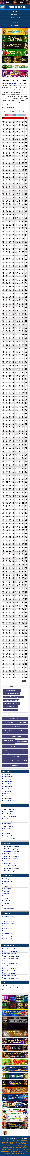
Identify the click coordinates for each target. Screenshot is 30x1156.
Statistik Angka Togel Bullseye (11, 856)
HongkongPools (9, 1149)
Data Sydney (6, 883)
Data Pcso (6, 891)
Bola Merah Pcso (7, 928)
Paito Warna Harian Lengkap (10, 978)
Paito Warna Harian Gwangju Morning (13, 697)
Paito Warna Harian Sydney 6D (11, 975)
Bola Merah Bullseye (8, 926)
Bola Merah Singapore (9, 916)
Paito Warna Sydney (8, 814)
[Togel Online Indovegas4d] (15, 1132)
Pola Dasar (15, 747)
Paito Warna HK (17, 1140)
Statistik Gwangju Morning (11, 706)
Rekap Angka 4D (9, 742)
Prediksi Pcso (7, 788)
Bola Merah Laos (7, 933)
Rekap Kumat (16, 726)
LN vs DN (16, 757)
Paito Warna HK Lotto (6, 1151)
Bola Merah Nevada (8, 938)
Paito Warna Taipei (8, 828)
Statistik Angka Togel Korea (10, 861)
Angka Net (10, 1140)
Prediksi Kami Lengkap (9, 801)
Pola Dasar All (22, 742)
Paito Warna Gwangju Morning (14, 80)
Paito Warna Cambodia (9, 816)
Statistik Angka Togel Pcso (10, 858)
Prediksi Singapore (8, 776)
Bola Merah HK (7, 918)
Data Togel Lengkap (8, 908)
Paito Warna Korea (8, 823)
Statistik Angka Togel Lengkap (11, 871)
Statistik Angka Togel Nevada (11, 868)
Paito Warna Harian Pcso (9, 961)
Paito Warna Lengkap (9, 838)
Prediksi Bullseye (7, 786)
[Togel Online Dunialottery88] (15, 1090)
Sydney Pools (17, 1147)
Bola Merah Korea (8, 931)
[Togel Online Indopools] (15, 1118)
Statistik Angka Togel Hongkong (11, 849)
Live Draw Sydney (15, 17)
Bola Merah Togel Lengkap (10, 940)
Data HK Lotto (16, 1151)
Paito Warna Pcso (8, 821)
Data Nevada (6, 901)
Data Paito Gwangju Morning (11, 700)
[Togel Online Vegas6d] (15, 1027)
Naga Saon (5, 1142)
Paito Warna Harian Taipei (10, 968)
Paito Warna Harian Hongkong (11, 951)
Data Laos (6, 896)
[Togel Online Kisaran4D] (15, 52)
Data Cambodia (7, 886)
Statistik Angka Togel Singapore (11, 846)
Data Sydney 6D (7, 905)
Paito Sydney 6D (15, 25)
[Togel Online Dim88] (15, 38)
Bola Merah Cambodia (9, 923)
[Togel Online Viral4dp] (15, 74)
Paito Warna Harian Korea (10, 963)
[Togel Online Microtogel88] (15, 998)
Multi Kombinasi (22, 752)
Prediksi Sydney (7, 781)
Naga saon (16, 986)
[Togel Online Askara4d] (15, 1034)
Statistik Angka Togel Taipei (10, 866)
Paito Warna (15, 20)
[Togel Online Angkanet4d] (15, 1111)
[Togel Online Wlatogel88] (15, 1048)
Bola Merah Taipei (8, 936)
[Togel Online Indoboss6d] (15, 1005)
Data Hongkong (7, 881)
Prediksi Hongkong (8, 779)
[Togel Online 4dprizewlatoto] (15, 1055)
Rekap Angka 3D (22, 731)
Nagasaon (9, 986)
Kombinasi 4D (9, 761)
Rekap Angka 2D (16, 736)
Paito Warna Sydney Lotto (21, 1149)
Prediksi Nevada (7, 798)
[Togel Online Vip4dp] (15, 1083)
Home (15, 11)
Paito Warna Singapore (9, 809)
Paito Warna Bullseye (9, 818)
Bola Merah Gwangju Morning (11, 703)
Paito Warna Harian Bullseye (10, 958)
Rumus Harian (22, 722)
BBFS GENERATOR (15, 718)
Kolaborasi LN (22, 761)
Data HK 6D (6, 903)
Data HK (4, 1144)
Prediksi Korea (7, 791)
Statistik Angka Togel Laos (10, 863)
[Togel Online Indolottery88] (15, 1104)
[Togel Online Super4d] (15, 45)
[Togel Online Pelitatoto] (15, 67)
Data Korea (6, 893)
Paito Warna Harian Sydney (10, 953)
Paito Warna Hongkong (9, 811)
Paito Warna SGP (23, 1142)
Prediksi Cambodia (8, 784)
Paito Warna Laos (8, 826)
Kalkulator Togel (15, 765)
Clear (24, 680)
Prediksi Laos (6, 793)
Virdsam (4, 986)
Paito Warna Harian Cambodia (11, 956)
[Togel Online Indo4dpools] (15, 1069)
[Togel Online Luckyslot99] (15, 1076)
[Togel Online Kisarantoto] (15, 60)
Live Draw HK (15, 14)
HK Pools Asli (23, 1153)
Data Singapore (7, 879)
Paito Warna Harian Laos (9, 966)
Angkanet (11, 1147)
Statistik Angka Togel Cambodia (11, 853)
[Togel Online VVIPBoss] (15, 31)
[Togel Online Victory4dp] (15, 1012)
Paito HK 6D (15, 23)
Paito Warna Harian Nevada (10, 970)
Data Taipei (6, 898)
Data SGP (9, 1144)
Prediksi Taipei (7, 796)
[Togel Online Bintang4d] (15, 1041)
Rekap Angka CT (9, 731)
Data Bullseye (7, 888)
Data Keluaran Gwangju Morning (12, 690)
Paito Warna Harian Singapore (11, 948)
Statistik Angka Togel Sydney (11, 851)
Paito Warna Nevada (8, 831)
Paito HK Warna (6, 774)
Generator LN (9, 722)
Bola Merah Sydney (8, 921)
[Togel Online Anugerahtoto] (15, 1097)
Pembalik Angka (9, 752)
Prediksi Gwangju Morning (10, 709)
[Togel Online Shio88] (15, 1125)
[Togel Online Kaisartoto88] (15, 1062)
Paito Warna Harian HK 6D (10, 973)
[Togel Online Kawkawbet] (15, 1019)
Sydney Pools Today (16, 987)
